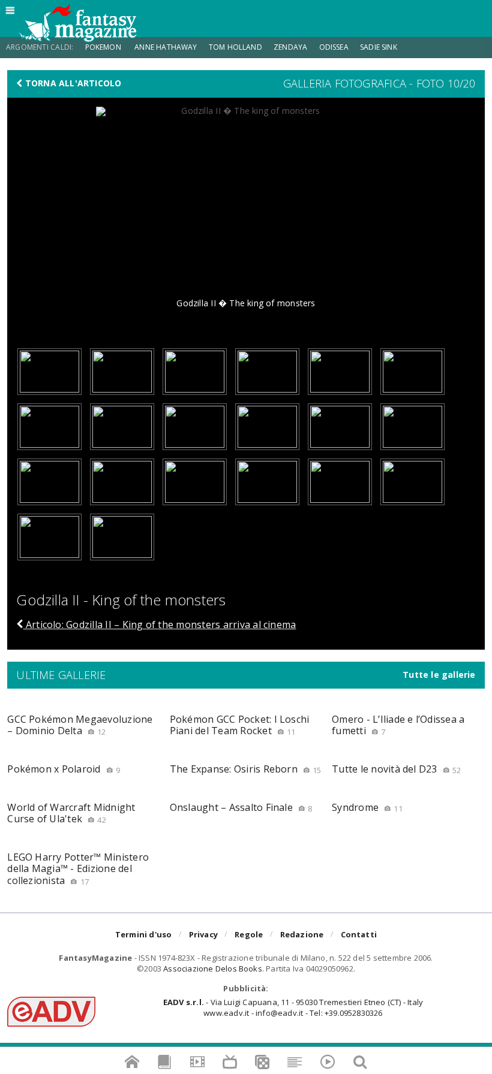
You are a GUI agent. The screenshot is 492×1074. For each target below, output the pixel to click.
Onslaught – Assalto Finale (241, 807)
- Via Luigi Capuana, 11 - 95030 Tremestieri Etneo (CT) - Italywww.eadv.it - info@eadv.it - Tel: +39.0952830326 (293, 1007)
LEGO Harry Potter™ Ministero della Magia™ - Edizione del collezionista (78, 868)
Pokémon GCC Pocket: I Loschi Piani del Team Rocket (240, 725)
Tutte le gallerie (439, 675)
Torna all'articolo (72, 83)
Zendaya (290, 47)
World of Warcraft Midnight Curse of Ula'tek (71, 813)
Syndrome (367, 807)
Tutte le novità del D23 (396, 769)
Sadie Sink (378, 47)
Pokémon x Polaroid (63, 769)
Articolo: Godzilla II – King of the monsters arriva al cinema (159, 624)
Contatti (359, 934)
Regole (249, 934)
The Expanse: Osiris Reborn (246, 769)
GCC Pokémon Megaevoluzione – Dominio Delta (79, 725)
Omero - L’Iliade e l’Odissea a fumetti (398, 725)
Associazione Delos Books (212, 968)
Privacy (203, 934)
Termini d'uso (143, 934)
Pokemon (104, 47)
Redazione (302, 934)
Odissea (334, 47)
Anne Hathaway (165, 47)
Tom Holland (235, 47)
